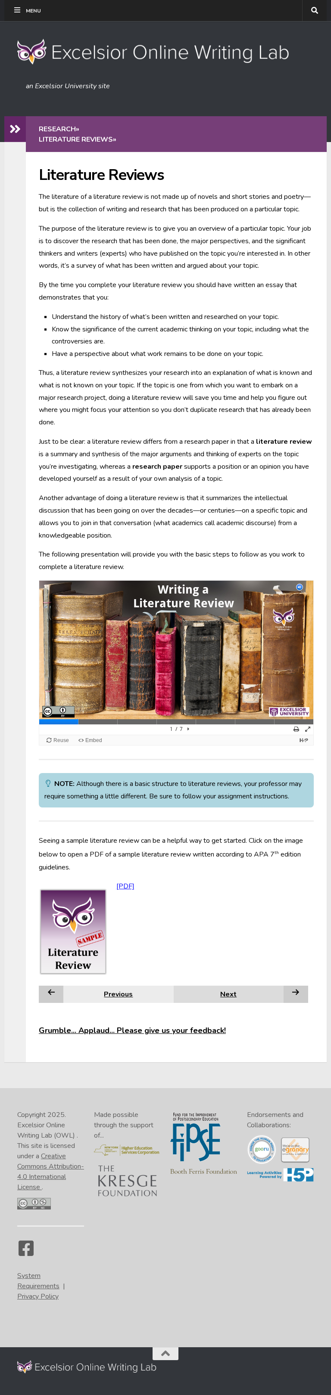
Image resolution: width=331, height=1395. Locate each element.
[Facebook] (25, 1252)
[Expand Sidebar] (15, 129)
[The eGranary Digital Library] (295, 1161)
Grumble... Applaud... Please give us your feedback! (132, 1030)
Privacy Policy (38, 1296)
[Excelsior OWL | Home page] (157, 52)
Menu (33, 10)
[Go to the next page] (295, 994)
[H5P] (280, 1180)
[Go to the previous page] (51, 994)
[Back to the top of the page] (165, 1353)
